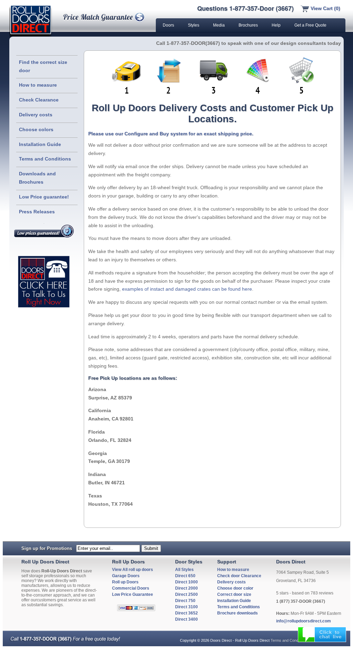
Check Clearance (39, 100)
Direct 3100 (186, 606)
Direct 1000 (186, 582)
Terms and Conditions (45, 159)
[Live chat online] (322, 634)
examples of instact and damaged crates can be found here (187, 289)
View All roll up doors (132, 569)
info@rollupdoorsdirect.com (303, 621)
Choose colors (36, 129)
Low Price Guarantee (132, 594)
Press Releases (37, 211)
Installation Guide (40, 144)
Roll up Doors (125, 582)
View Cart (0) (324, 8)
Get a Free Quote (310, 25)
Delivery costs (35, 114)
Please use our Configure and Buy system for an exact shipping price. (170, 133)
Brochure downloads (237, 613)
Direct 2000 (186, 588)
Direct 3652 (186, 613)
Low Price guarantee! (44, 197)
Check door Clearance (239, 575)
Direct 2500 (186, 594)
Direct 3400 (186, 619)
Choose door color (235, 588)
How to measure (38, 85)
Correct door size (234, 594)
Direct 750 (185, 600)
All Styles (184, 569)
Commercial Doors (130, 588)
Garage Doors (126, 575)
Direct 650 (185, 575)
